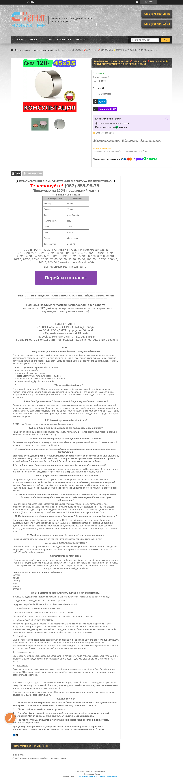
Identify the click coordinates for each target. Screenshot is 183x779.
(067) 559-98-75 (82, 186)
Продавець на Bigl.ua (91, 774)
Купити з (103, 109)
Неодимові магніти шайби (44, 50)
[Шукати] (165, 40)
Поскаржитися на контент (88, 776)
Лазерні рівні (64, 40)
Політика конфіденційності (110, 776)
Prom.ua (104, 772)
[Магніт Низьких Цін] (28, 20)
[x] (17, 736)
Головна (18, 40)
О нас (49, 40)
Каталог (33, 40)
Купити (102, 101)
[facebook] (14, 736)
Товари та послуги (23, 50)
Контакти (81, 40)
